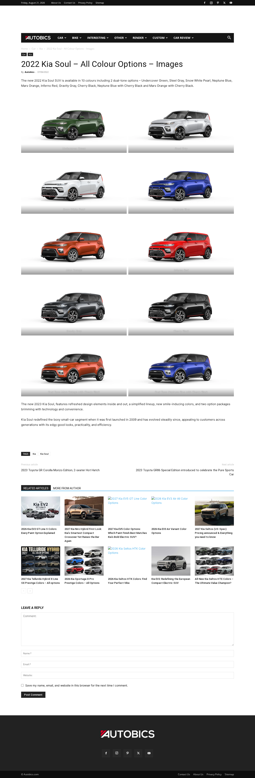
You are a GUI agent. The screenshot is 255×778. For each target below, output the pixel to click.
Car (60, 38)
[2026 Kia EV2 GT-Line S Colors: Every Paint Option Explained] (40, 511)
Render (138, 38)
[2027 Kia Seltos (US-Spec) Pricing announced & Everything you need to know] (214, 511)
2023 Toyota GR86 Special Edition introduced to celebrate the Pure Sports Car (185, 472)
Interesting (96, 38)
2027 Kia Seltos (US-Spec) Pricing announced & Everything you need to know (213, 532)
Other (119, 38)
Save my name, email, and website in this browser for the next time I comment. (76, 685)
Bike (75, 38)
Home (24, 48)
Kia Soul (44, 453)
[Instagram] (211, 3)
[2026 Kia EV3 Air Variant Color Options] (170, 511)
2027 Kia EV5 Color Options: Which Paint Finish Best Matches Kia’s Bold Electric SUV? (127, 532)
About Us (56, 2)
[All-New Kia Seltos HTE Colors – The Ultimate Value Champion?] (214, 561)
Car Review (182, 38)
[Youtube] (231, 3)
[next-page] (29, 590)
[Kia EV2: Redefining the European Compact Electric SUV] (170, 561)
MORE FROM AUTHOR (67, 488)
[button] (229, 38)
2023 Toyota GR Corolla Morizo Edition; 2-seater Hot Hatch (60, 470)
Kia (41, 48)
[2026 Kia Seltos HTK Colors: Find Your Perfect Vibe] (127, 561)
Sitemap (100, 2)
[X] (224, 3)
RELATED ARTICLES (36, 488)
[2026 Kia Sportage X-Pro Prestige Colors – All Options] (84, 561)
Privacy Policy (85, 2)
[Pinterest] (218, 3)
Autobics (29, 71)
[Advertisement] (127, 19)
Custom (159, 38)
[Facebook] (205, 3)
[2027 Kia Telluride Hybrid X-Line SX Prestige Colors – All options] (40, 561)
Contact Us (69, 2)
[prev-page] (23, 590)
